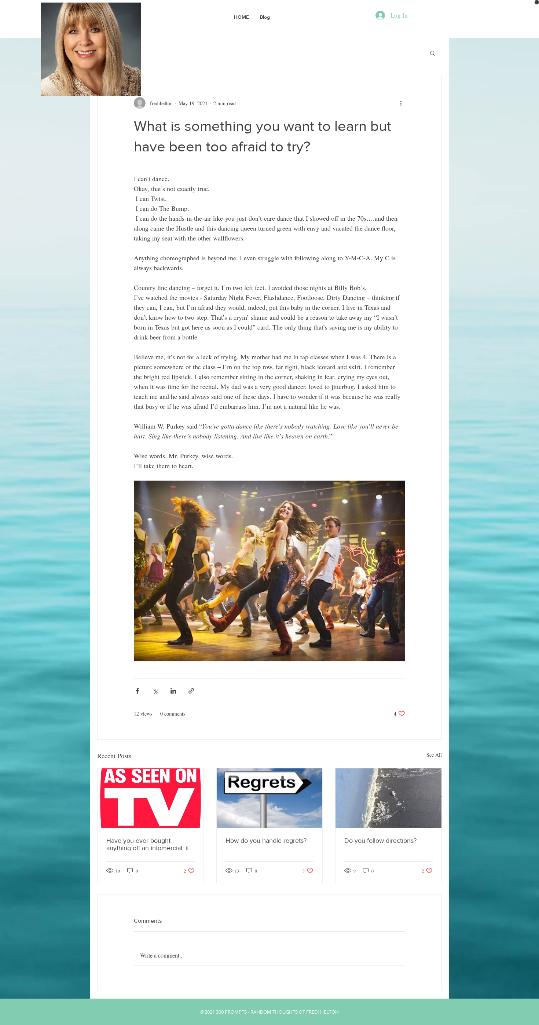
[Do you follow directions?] (388, 798)
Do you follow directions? (380, 840)
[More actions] (400, 103)
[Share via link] (191, 690)
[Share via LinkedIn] (173, 690)
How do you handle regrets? (266, 840)
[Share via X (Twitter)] (155, 690)
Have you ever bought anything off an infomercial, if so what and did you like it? (147, 844)
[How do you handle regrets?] (270, 798)
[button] (432, 53)
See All (434, 754)
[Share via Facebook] (137, 690)
